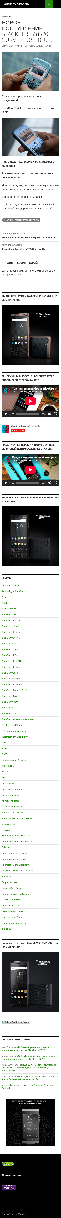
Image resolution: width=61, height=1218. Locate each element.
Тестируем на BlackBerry (14, 917)
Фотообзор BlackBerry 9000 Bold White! (24, 247)
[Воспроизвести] (5, 413)
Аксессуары (8, 765)
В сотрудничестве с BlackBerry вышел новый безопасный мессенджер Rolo (30, 1078)
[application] (30, 401)
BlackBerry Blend (10, 626)
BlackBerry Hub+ (10, 643)
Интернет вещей (10, 794)
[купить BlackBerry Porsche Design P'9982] (30, 1122)
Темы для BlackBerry (12, 911)
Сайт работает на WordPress (15, 1214)
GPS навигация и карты (14, 730)
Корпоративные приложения (17, 818)
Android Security (10, 585)
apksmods (7, 1085)
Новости (7, 17)
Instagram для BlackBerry (15, 736)
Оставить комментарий (38, 46)
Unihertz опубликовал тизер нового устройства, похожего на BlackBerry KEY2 (28, 1048)
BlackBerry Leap (10, 672)
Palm (4, 742)
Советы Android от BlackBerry (17, 893)
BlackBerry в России (16, 4)
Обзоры (6, 847)
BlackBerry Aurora (11, 620)
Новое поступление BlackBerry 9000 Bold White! (29, 235)
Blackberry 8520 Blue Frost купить (21, 220)
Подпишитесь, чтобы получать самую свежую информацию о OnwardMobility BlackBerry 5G (29, 1067)
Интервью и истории (12, 789)
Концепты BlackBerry (12, 812)
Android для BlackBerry (14, 591)
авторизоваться (11, 274)
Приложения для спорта (14, 853)
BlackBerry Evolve (11, 637)
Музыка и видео (10, 824)
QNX (4, 754)
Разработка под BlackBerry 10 (17, 870)
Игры (4, 777)
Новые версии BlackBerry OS (17, 841)
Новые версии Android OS (15, 835)
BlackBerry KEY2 (10, 655)
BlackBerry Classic (11, 632)
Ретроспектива (9, 882)
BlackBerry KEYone (11, 666)
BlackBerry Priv (9, 696)
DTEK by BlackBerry (12, 725)
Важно (5, 771)
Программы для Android (14, 858)
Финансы (6, 928)
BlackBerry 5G (9, 614)
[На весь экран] (55, 413)
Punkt (5, 748)
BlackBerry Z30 (9, 713)
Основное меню (57, 4)
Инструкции (8, 783)
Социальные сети (11, 905)
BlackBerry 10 (9, 608)
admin (20, 46)
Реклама (6, 876)
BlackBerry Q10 (10, 701)
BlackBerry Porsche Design (15, 690)
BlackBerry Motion (11, 678)
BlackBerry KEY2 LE (12, 661)
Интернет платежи (11, 800)
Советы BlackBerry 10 (13, 899)
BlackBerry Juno (10, 649)
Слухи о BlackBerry (11, 888)
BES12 (5, 602)
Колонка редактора (12, 806)
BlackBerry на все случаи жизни (18, 719)
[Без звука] (50, 413)
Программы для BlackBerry (16, 864)
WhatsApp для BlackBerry (15, 760)
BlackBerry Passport (12, 684)
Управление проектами (14, 923)
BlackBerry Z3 (9, 707)
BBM (4, 597)
